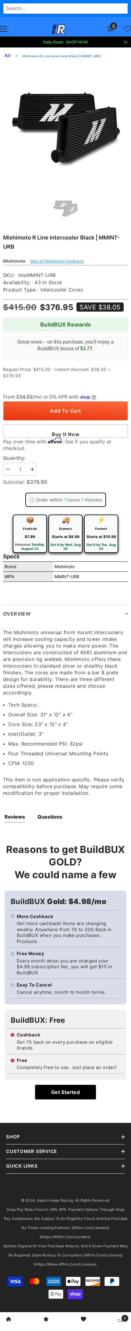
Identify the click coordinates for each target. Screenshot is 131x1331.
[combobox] (65, 8)
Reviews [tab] (15, 817)
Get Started (65, 1092)
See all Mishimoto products (57, 261)
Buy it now (66, 434)
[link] (8, 1319)
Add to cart (65, 411)
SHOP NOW (77, 42)
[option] (65, 124)
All (8, 55)
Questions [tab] (49, 817)
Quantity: (14, 458)
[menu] (3, 29)
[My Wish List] (127, 29)
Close (125, 42)
